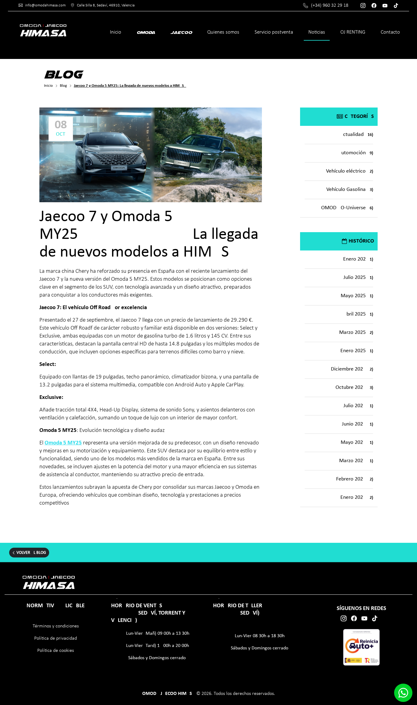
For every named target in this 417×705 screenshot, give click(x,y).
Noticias (316, 32)
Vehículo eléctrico (349, 171)
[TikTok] (397, 5)
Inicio (115, 32)
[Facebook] (375, 5)
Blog (63, 86)
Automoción (355, 152)
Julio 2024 (358, 405)
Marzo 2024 (356, 460)
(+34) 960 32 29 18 (329, 5)
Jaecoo (181, 32)
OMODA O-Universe (347, 207)
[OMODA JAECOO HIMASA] (43, 29)
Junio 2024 (357, 424)
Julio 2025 (358, 277)
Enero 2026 (358, 259)
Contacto (390, 32)
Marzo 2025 (356, 332)
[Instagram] (364, 5)
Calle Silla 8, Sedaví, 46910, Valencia (106, 5)
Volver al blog (31, 552)
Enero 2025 (356, 350)
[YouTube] (386, 5)
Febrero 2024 (354, 479)
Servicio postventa (274, 32)
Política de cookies (55, 650)
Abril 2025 (358, 314)
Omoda (145, 32)
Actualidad (356, 134)
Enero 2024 (356, 497)
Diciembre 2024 (352, 369)
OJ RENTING (352, 32)
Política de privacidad (55, 638)
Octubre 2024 (354, 387)
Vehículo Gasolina (349, 189)
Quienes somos (223, 32)
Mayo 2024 (357, 442)
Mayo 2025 (357, 295)
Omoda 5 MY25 (63, 443)
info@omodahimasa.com (45, 5)
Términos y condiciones (56, 626)
